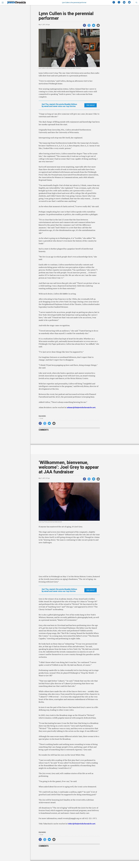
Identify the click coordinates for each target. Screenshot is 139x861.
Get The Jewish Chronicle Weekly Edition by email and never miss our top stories (59, 105)
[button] (136, 2)
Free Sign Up (90, 105)
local (41, 418)
